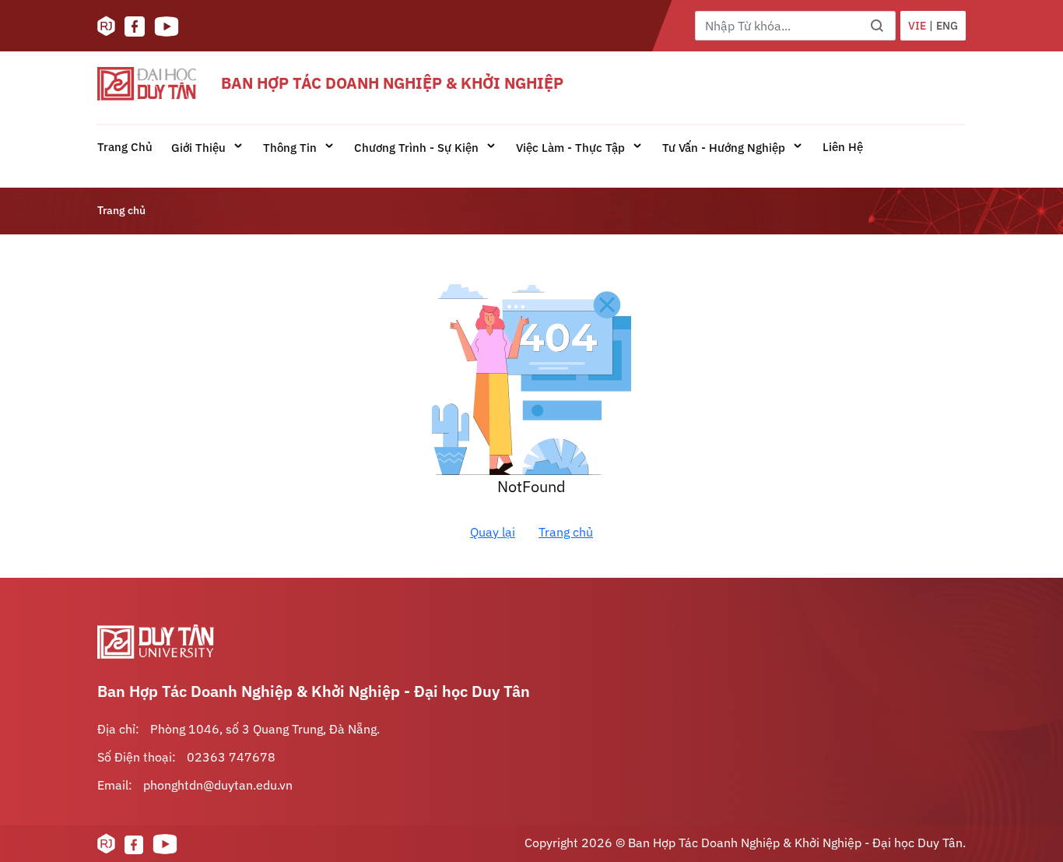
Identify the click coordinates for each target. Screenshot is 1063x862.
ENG (947, 26)
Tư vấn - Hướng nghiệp (725, 147)
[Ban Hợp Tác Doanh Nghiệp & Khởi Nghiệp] (146, 83)
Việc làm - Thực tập (572, 147)
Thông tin (291, 147)
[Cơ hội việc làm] (106, 26)
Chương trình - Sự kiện (418, 147)
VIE (917, 26)
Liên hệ (843, 146)
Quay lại (492, 532)
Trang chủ (125, 146)
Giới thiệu (200, 147)
